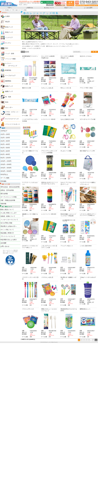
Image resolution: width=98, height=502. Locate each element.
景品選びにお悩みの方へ (8, 226)
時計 (6, 48)
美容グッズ (9, 86)
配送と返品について (7, 209)
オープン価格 (4, 178)
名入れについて (49, 7)
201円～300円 (5, 141)
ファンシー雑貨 (10, 59)
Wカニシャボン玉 (66, 88)
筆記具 (7, 21)
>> (96, 340)
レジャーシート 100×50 (48, 119)
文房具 (7, 16)
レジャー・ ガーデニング (11, 65)
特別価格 (3, 181)
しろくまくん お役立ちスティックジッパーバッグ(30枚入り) (88, 214)
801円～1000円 (5, 158)
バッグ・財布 (9, 53)
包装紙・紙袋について (7, 216)
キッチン (8, 43)
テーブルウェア (10, 75)
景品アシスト (68, 7)
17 (93, 340)
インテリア (9, 37)
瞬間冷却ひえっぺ (85, 309)
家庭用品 (8, 70)
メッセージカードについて (9, 219)
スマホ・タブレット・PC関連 (12, 113)
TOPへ (10, 7)
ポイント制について (7, 229)
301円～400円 (5, 144)
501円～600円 (5, 151)
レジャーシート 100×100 (48, 214)
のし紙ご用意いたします (8, 213)
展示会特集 (4, 193)
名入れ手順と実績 (6, 223)
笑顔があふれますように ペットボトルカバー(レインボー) (49, 183)
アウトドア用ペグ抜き (86, 88)
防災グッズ (9, 27)
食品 (6, 102)
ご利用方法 (29, 7)
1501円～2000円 (5, 164)
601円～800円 (5, 154)
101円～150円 (5, 134)
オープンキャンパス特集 (8, 197)
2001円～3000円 (5, 168)
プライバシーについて (7, 236)
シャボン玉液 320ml (86, 246)
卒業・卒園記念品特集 (7, 200)
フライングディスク (28, 309)
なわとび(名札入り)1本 (67, 119)
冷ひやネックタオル (86, 56)
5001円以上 (4, 174)
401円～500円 (5, 148)
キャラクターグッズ (12, 119)
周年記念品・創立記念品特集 (10, 187)
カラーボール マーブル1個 (87, 119)
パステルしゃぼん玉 (47, 277)
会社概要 (3, 243)
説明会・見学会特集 (7, 190)
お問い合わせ (4, 246)
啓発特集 (3, 204)
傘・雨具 (8, 97)
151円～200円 (5, 138)
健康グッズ (9, 91)
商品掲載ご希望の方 (7, 233)
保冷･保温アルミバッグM (87, 151)
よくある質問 (88, 7)
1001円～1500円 (5, 161)
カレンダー (9, 107)
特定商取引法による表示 (8, 239)
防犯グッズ (9, 32)
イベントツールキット (12, 124)
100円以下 (3, 131)
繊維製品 (8, 81)
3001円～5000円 (5, 171)
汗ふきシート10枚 (66, 151)
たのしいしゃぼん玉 (47, 88)
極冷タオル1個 (26, 88)
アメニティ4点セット (67, 246)
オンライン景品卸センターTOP (7, 10)
